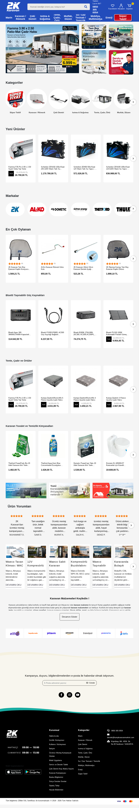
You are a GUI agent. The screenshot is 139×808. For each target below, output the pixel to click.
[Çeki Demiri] (37, 99)
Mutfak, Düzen (102, 112)
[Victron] (58, 209)
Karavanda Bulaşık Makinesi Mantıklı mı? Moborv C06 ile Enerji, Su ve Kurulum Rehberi (101, 564)
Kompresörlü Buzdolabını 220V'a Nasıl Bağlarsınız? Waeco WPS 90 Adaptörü (57, 564)
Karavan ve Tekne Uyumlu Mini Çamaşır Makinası (123, 564)
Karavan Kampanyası (57, 773)
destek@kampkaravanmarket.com (120, 737)
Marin (80, 736)
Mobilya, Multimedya (86, 765)
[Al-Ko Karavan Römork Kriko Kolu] (20, 250)
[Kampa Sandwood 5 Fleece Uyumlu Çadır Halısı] (118, 380)
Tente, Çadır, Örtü (80, 112)
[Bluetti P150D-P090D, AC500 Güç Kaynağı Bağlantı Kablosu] (20, 315)
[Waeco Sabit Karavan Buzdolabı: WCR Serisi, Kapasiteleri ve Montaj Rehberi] (36, 552)
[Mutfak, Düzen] (102, 99)
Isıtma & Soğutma (58, 112)
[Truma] (123, 209)
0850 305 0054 (117, 731)
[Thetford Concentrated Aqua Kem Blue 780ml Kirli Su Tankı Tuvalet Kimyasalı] (118, 250)
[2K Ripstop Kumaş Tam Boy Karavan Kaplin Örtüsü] (86, 250)
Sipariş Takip (54, 786)
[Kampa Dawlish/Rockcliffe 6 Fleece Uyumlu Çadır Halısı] (20, 380)
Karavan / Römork (15, 112)
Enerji (80, 770)
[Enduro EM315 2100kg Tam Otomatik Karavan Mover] (118, 149)
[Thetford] (80, 209)
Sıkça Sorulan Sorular (57, 781)
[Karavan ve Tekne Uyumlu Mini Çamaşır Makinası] (123, 552)
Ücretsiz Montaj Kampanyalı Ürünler (60, 754)
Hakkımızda (54, 736)
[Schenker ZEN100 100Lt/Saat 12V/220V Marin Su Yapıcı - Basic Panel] (86, 149)
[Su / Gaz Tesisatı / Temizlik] (124, 99)
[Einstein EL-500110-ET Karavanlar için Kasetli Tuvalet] (118, 446)
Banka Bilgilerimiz (56, 777)
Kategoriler (83, 730)
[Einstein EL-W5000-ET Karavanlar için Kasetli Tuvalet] (86, 446)
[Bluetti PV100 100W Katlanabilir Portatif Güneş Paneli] (86, 315)
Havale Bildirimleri (56, 790)
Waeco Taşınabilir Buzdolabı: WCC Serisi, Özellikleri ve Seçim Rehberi (80, 564)
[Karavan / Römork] (15, 99)
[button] (129, 7)
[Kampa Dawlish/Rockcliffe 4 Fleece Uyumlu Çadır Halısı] (53, 380)
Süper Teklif (82, 774)
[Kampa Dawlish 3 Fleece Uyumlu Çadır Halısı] (86, 380)
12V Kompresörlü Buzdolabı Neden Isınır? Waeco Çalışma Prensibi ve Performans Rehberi (14, 564)
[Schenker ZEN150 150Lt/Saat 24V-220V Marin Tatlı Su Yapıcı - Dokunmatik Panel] (20, 149)
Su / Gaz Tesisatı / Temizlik (124, 112)
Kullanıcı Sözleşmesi (57, 744)
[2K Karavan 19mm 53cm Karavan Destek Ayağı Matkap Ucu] (53, 250)
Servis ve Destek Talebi (58, 765)
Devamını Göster (69, 617)
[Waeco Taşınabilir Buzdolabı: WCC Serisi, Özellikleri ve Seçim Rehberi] (80, 552)
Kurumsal (54, 730)
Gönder (92, 683)
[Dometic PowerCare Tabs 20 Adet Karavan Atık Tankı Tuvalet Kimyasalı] (53, 446)
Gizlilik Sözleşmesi (56, 740)
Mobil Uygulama (55, 760)
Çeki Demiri (37, 112)
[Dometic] (36, 209)
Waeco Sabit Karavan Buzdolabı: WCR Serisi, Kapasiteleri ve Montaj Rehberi (35, 564)
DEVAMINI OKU (13, 585)
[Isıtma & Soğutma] (58, 99)
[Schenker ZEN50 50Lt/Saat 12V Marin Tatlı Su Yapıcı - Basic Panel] (53, 149)
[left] (5, 102)
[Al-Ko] (15, 209)
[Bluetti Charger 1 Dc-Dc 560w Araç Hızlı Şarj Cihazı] (118, 315)
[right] (133, 102)
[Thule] (102, 209)
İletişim (52, 749)
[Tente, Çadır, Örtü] (80, 99)
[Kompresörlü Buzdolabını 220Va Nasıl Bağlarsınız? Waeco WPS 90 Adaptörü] (58, 552)
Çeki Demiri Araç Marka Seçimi (61, 769)
